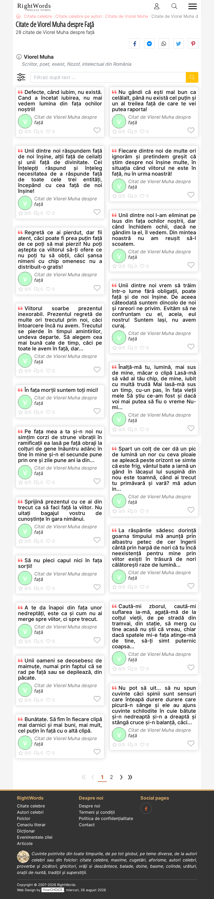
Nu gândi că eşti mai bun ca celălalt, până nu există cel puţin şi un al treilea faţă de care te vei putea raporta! (154, 100)
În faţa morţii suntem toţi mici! (61, 390)
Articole (25, 843)
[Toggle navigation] (191, 6)
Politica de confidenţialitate (106, 818)
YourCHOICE (53, 890)
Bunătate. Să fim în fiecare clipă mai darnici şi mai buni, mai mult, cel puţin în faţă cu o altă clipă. (60, 725)
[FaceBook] (146, 808)
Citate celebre (31, 805)
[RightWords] (18, 16)
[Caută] (192, 77)
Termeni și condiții (97, 812)
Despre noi (89, 805)
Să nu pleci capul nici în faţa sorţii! (60, 563)
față (38, 122)
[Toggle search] (174, 6)
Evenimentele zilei (34, 837)
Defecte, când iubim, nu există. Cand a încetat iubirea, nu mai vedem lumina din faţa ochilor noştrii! (60, 100)
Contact (87, 824)
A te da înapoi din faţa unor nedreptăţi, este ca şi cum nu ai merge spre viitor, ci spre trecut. (60, 613)
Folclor (23, 818)
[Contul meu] (157, 6)
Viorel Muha (39, 57)
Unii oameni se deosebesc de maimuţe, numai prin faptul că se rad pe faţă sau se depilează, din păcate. (60, 669)
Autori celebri (30, 812)
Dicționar (26, 831)
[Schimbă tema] (21, 77)
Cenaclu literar (31, 824)
